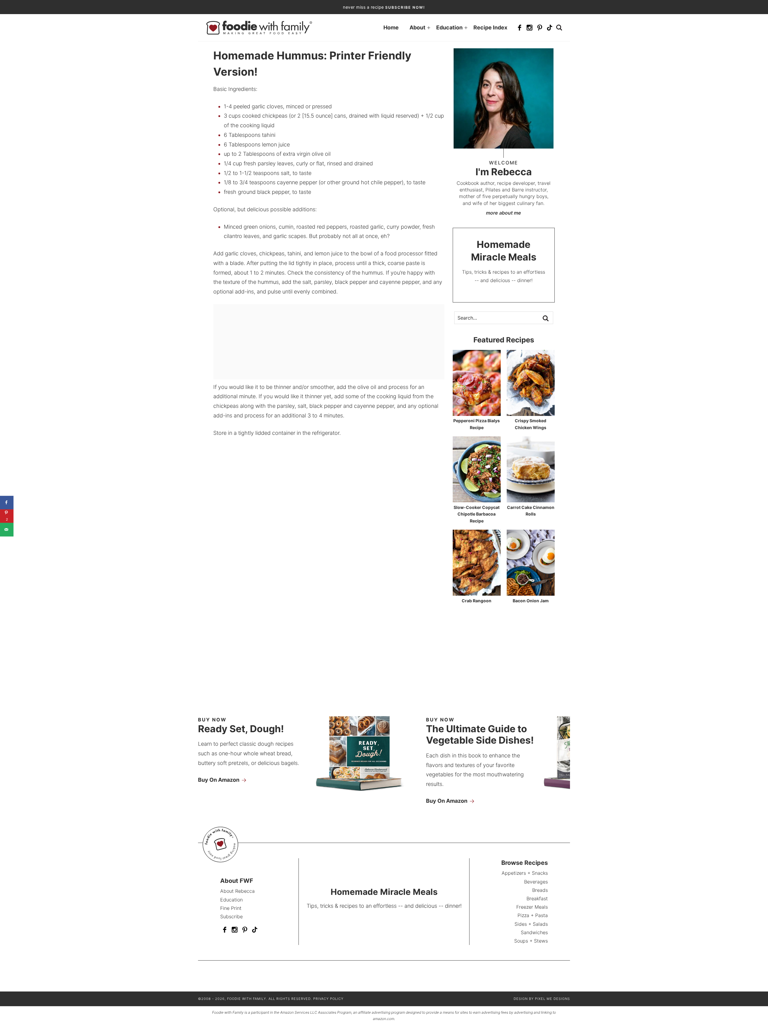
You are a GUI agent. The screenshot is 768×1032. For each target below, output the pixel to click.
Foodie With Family (259, 28)
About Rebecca (237, 891)
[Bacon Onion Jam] (531, 592)
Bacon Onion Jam (531, 600)
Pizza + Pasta (533, 915)
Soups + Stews (531, 941)
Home (391, 27)
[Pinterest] (539, 27)
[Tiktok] (549, 27)
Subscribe (231, 916)
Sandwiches (534, 932)
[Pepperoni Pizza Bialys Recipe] (477, 413)
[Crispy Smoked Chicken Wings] (531, 413)
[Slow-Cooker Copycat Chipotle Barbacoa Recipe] (477, 499)
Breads (540, 890)
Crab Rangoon (476, 600)
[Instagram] (529, 27)
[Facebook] (519, 27)
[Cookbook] (367, 793)
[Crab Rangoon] (477, 592)
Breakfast (537, 898)
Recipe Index (490, 27)
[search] (559, 28)
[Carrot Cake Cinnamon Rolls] (531, 499)
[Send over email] (7, 529)
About (417, 27)
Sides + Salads (531, 924)
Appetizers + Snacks (525, 873)
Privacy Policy (328, 999)
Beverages (536, 882)
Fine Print (231, 908)
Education (449, 27)
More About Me (503, 213)
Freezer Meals (532, 907)
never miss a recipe (384, 7)
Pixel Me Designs (552, 999)
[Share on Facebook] (7, 502)
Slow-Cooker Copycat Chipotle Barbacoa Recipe (477, 514)
